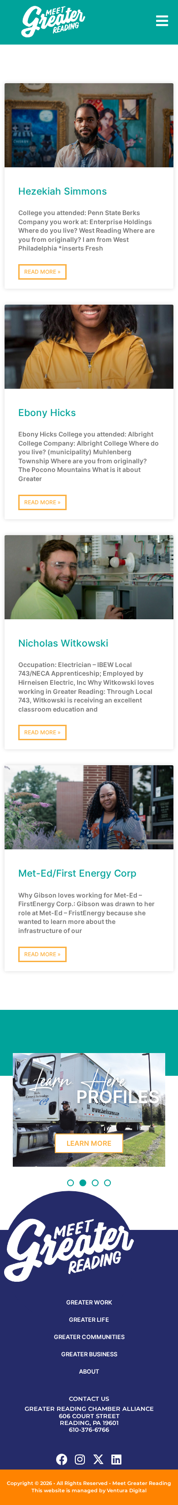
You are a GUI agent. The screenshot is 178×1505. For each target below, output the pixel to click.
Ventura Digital (127, 1490)
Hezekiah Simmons (62, 191)
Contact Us (89, 1398)
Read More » (42, 271)
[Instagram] (80, 1459)
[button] (70, 1182)
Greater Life (89, 1319)
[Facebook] (62, 1459)
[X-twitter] (98, 1459)
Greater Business (89, 1354)
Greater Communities (89, 1337)
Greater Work (89, 1302)
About (89, 1371)
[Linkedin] (116, 1459)
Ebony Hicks (47, 412)
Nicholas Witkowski (63, 643)
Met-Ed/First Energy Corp (77, 873)
